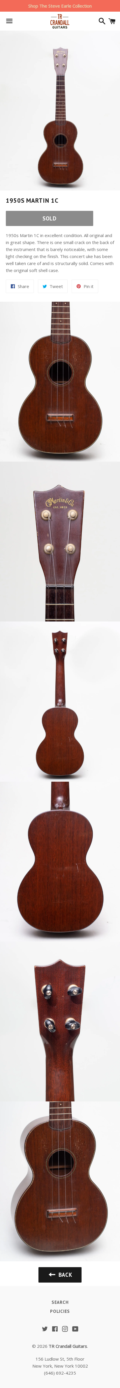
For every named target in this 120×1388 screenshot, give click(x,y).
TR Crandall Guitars (68, 1346)
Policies (60, 1311)
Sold (50, 218)
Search (60, 1302)
